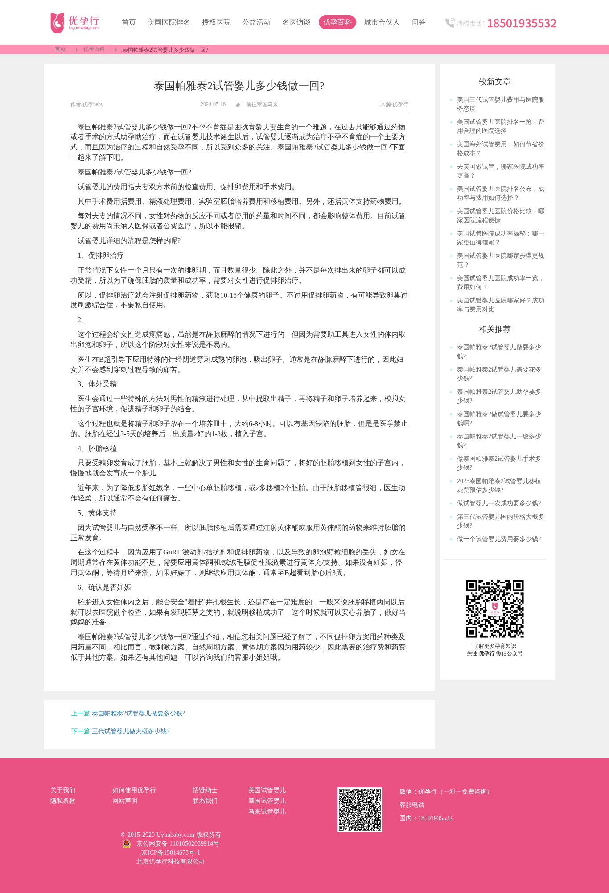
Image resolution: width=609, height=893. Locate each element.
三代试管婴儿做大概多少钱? (130, 731)
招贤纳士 (205, 790)
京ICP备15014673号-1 (170, 852)
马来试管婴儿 (267, 811)
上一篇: (81, 713)
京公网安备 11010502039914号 (177, 843)
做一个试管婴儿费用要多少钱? (499, 539)
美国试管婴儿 (267, 790)
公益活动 (256, 22)
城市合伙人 (382, 22)
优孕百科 (337, 22)
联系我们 (205, 801)
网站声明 (124, 801)
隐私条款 (62, 801)
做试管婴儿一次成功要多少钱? (499, 503)
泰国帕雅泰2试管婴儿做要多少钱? (138, 713)
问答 (418, 22)
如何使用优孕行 (134, 790)
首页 (60, 49)
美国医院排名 (169, 22)
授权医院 (216, 22)
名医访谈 (296, 22)
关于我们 (62, 790)
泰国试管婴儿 (267, 801)
